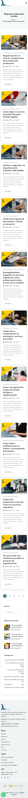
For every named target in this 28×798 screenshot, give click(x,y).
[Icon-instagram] (7, 777)
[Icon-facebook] (1, 777)
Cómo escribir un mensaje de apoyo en (18, 636)
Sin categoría (8, 684)
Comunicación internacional (12, 660)
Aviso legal (4, 760)
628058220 (16, 724)
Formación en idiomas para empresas (15, 670)
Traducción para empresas (10, 162)
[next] (23, 596)
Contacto (4, 750)
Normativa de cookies (7, 762)
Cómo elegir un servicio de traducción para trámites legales (14, 114)
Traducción (4, 736)
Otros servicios (5, 742)
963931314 (9, 724)
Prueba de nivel (5, 744)
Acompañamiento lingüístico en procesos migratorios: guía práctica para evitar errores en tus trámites (13, 278)
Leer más (7, 84)
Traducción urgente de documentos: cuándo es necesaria (13, 221)
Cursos (3, 739)
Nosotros (3, 734)
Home (13, 19)
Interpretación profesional (12, 676)
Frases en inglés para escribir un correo (17, 626)
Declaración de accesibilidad (9, 765)
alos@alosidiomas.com (11, 726)
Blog (2, 747)
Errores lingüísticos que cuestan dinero (13, 53)
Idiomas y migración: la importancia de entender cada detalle (14, 168)
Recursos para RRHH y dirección (11, 109)
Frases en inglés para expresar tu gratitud (17, 645)
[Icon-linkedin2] (4, 777)
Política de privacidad (7, 757)
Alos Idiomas (15, 792)
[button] (3, 794)
